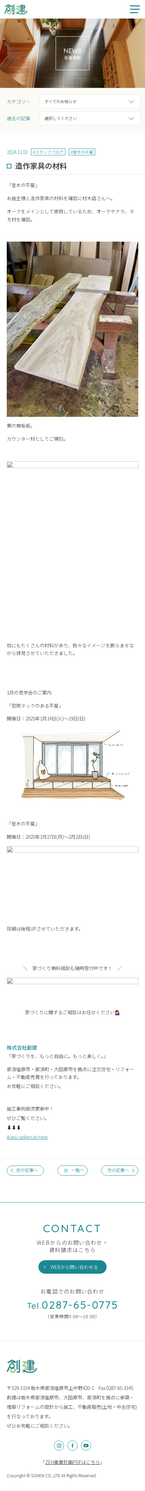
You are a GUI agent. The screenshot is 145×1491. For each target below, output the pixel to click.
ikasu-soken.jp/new (27, 1136)
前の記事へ (27, 1170)
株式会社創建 (22, 1366)
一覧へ (77, 1170)
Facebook (72, 1445)
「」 (72, 1462)
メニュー (135, 9)
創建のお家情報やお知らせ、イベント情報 (16, 9)
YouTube (86, 1445)
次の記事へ (118, 1170)
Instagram (59, 1445)
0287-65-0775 (72, 1305)
